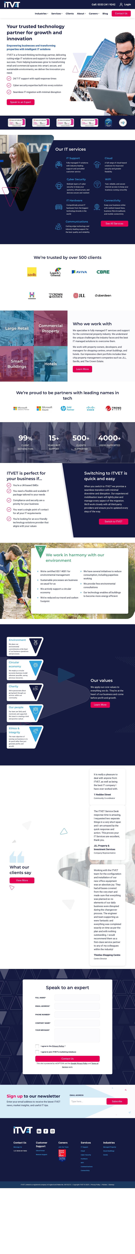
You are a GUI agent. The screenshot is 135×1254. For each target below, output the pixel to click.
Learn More (82, 369)
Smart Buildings (108, 1151)
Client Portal (40, 1150)
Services (56, 13)
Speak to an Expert (20, 102)
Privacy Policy (58, 1046)
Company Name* (43, 1023)
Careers (93, 13)
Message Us (18, 1147)
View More (22, 880)
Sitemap (111, 1185)
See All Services (114, 223)
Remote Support (41, 1154)
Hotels (105, 1155)
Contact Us (121, 13)
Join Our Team (63, 1147)
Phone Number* (42, 1015)
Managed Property (109, 1147)
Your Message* (42, 1030)
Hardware (84, 1159)
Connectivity (112, 200)
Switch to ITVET (113, 521)
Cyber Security (76, 179)
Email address (77, 1095)
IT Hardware (74, 200)
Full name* (40, 998)
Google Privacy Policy (79, 1063)
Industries (41, 13)
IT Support (73, 158)
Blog (105, 13)
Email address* (42, 1006)
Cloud (108, 158)
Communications (77, 221)
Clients (70, 13)
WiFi (108, 179)
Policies (104, 1185)
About (80, 13)
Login (127, 4)
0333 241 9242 (106, 4)
